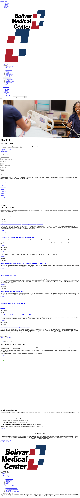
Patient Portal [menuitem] (8, 85)
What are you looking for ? (7, 97)
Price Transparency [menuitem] (9, 84)
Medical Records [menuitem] (9, 82)
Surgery (2, 193)
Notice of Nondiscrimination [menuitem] (11, 488)
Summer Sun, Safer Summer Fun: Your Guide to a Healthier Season (18, 237)
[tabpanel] (40, 161)
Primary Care (3, 187)
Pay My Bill (5, 4)
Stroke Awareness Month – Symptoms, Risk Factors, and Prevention (18, 314)
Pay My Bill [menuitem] (8, 83)
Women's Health (3, 197)
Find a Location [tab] (6, 155)
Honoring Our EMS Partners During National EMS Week (15, 327)
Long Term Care (3, 185)
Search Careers (6, 6)
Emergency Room (4, 182)
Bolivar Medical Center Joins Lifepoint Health (12, 291)
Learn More (2, 428)
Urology (2, 195)
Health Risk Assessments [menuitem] (10, 81)
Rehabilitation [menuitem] (8, 73)
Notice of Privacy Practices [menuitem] (11, 486)
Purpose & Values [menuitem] (9, 479)
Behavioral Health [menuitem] (9, 74)
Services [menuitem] (5, 65)
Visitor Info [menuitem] (8, 80)
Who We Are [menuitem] (5, 475)
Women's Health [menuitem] (9, 70)
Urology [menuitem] (7, 72)
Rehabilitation (3, 191)
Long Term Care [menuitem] (9, 75)
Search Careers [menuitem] (6, 92)
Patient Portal (5, 5)
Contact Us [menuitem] (5, 93)
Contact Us (5, 7)
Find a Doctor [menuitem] (5, 64)
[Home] (23, 469)
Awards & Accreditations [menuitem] (10, 477)
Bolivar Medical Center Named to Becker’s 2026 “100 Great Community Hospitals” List (23, 263)
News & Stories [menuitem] (6, 87)
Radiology (2, 189)
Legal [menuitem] (4, 484)
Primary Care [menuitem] (8, 67)
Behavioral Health (4, 180)
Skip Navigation (3, 1)
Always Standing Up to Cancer (8, 275)
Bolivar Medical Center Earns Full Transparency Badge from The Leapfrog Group (21, 224)
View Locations (6, 3)
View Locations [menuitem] (6, 89)
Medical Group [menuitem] (9, 481)
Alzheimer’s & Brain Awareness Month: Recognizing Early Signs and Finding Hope (21, 252)
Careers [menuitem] (7, 483)
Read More (2, 230)
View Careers (3, 355)
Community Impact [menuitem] (9, 480)
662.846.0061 (3, 473)
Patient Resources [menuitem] (9, 79)
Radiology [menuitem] (8, 71)
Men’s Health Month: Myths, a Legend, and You (12, 303)
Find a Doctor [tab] (5, 154)
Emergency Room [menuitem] (9, 66)
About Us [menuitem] (7, 476)
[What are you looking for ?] (1, 97)
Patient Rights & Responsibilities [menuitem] (12, 489)
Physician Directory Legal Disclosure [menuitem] (13, 491)
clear (26, 97)
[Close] (1, 98)
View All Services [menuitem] (9, 76)
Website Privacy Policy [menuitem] (10, 485)
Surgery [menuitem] (7, 68)
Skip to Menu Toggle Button (6, 95)
